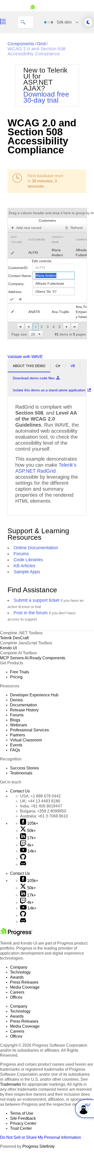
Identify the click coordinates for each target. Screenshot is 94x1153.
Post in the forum (31, 612)
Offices (16, 997)
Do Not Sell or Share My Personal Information (40, 1137)
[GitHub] (23, 858)
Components (21, 43)
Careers (17, 992)
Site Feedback (23, 1118)
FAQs (15, 750)
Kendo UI (8, 648)
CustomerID (36, 239)
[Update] (12, 299)
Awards (17, 977)
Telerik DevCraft (14, 638)
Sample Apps (27, 571)
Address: (15, 292)
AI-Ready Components (45, 658)
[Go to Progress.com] (16, 934)
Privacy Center (23, 1123)
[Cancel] (20, 299)
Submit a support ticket (36, 600)
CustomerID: (18, 268)
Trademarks (10, 1084)
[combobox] (33, 334)
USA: (40, 796)
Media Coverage (25, 987)
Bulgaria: (43, 811)
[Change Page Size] (39, 334)
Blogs (15, 720)
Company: (16, 284)
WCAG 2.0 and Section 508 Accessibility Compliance (37, 51)
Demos (16, 700)
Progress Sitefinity (38, 1146)
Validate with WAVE (25, 357)
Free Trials (19, 672)
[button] (39, 334)
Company (82, 239)
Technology (20, 972)
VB (72, 366)
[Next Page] (66, 327)
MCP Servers (12, 658)
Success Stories (24, 768)
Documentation (23, 705)
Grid (41, 43)
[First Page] (20, 327)
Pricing (16, 677)
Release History (24, 710)
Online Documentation (36, 547)
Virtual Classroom (26, 740)
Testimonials (21, 773)
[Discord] (23, 864)
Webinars (18, 725)
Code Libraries (28, 559)
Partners (17, 735)
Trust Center (21, 1128)
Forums (21, 553)
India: (41, 806)
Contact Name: (20, 276)
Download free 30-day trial (46, 97)
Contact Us (20, 791)
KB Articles (24, 565)
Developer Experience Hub (34, 695)
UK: (40, 801)
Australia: (44, 816)
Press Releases (24, 982)
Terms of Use (21, 1113)
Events (16, 745)
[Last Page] (74, 327)
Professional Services (29, 730)
